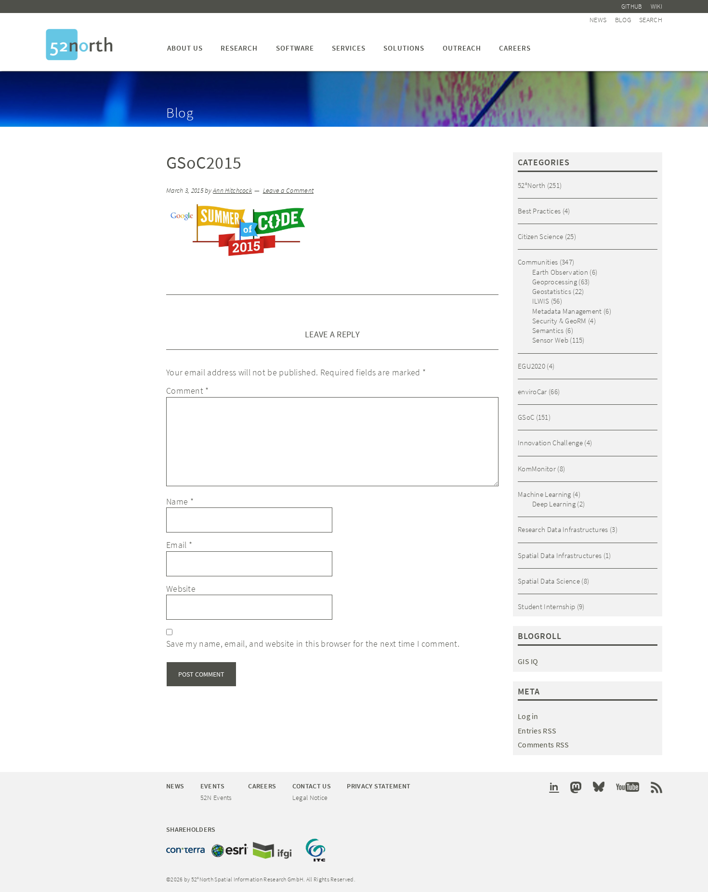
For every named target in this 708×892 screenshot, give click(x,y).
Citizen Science (541, 236)
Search (650, 19)
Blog (623, 19)
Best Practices (539, 210)
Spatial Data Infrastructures (560, 555)
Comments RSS (543, 744)
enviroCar (532, 391)
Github (631, 6)
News (598, 19)
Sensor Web (550, 340)
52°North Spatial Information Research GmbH (79, 44)
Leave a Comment (288, 190)
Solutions (403, 48)
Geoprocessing (554, 281)
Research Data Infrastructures (563, 529)
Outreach (462, 48)
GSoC (526, 417)
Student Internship (546, 606)
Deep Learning (554, 503)
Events (212, 786)
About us (185, 48)
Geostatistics (551, 291)
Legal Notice (310, 797)
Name (180, 501)
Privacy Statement (378, 786)
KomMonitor (537, 468)
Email (179, 544)
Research (239, 48)
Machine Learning (544, 494)
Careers (515, 48)
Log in (528, 716)
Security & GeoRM (559, 320)
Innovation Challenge (550, 442)
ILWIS (541, 301)
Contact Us (311, 786)
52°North (531, 185)
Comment (187, 390)
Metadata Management (567, 311)
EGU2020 (531, 366)
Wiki (656, 6)
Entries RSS (537, 730)
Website (181, 588)
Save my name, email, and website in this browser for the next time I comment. (312, 643)
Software (295, 48)
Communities (538, 261)
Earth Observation (560, 272)
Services (349, 48)
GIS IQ (528, 661)
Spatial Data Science (549, 581)
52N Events (216, 797)
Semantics (548, 330)
